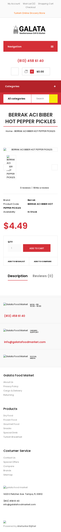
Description (18, 276)
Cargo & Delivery (12, 390)
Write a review (41, 187)
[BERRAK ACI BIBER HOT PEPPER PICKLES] (30, 150)
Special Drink (10, 432)
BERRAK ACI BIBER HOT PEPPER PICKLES (34, 131)
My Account (14, 3)
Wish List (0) (29, 3)
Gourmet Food (11, 424)
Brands (7, 470)
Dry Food (8, 415)
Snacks (7, 428)
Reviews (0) (43, 276)
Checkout (31, 7)
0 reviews (25, 187)
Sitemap (8, 474)
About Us (8, 382)
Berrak (31, 200)
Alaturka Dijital (26, 526)
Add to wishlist (16, 261)
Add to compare (42, 261)
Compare (8, 466)
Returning (8, 395)
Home (9, 131)
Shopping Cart (45, 3)
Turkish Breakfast (12, 436)
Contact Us (9, 457)
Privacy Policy (10, 386)
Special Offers (11, 462)
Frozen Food (10, 419)
